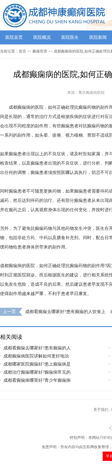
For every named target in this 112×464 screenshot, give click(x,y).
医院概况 (42, 37)
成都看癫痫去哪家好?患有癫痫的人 (37, 348)
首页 (22, 51)
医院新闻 (98, 37)
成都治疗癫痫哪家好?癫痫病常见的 (37, 372)
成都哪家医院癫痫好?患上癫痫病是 (37, 364)
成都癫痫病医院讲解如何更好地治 (36, 356)
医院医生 (70, 37)
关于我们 (100, 409)
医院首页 (14, 37)
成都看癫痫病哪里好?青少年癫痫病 (37, 380)
